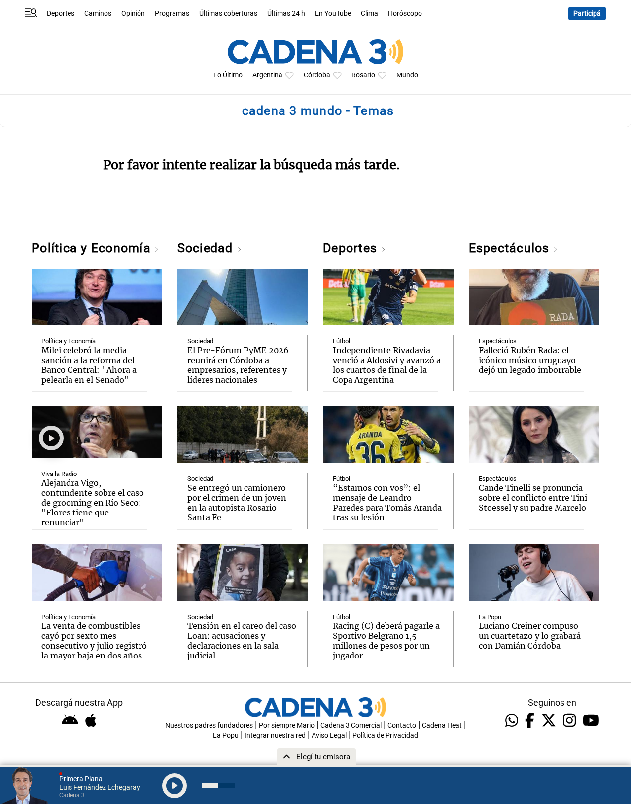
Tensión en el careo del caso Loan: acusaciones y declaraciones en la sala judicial (241, 640)
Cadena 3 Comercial (351, 725)
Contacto (401, 725)
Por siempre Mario (287, 725)
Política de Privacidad (385, 735)
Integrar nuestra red (275, 735)
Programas (172, 13)
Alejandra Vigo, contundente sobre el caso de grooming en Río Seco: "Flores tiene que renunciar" (92, 502)
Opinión (133, 13)
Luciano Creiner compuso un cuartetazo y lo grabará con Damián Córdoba (530, 636)
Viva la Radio (59, 473)
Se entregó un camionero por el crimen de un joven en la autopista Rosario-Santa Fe (236, 502)
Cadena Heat (442, 725)
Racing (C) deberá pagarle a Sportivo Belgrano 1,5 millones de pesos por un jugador (386, 640)
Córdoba (317, 75)
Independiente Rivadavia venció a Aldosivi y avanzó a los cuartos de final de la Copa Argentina (387, 365)
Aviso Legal (329, 735)
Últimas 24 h (286, 13)
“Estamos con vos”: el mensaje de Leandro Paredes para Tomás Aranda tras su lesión (387, 502)
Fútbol (341, 341)
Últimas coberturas (228, 13)
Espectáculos (511, 248)
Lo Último (228, 75)
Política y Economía (93, 248)
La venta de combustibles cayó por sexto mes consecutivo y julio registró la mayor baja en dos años (94, 640)
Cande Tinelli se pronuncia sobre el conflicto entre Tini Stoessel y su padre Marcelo (533, 497)
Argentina (267, 75)
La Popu (490, 617)
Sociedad (207, 248)
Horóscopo (405, 13)
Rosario (363, 75)
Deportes (60, 13)
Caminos (97, 13)
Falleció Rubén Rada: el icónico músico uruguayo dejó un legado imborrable (530, 360)
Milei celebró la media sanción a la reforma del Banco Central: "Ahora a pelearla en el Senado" (89, 365)
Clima (369, 13)
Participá (587, 13)
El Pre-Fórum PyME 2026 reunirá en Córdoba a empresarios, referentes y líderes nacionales (238, 365)
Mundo (407, 75)
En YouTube (333, 13)
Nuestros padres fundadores (209, 725)
